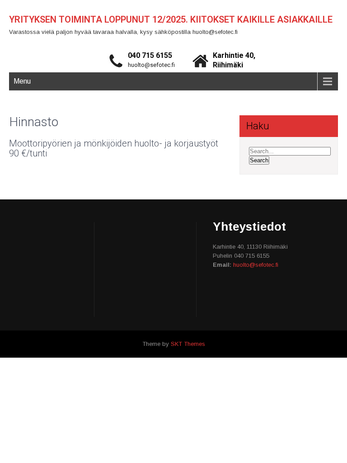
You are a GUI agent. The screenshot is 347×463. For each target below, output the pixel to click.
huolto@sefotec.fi (151, 64)
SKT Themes (188, 343)
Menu (22, 81)
